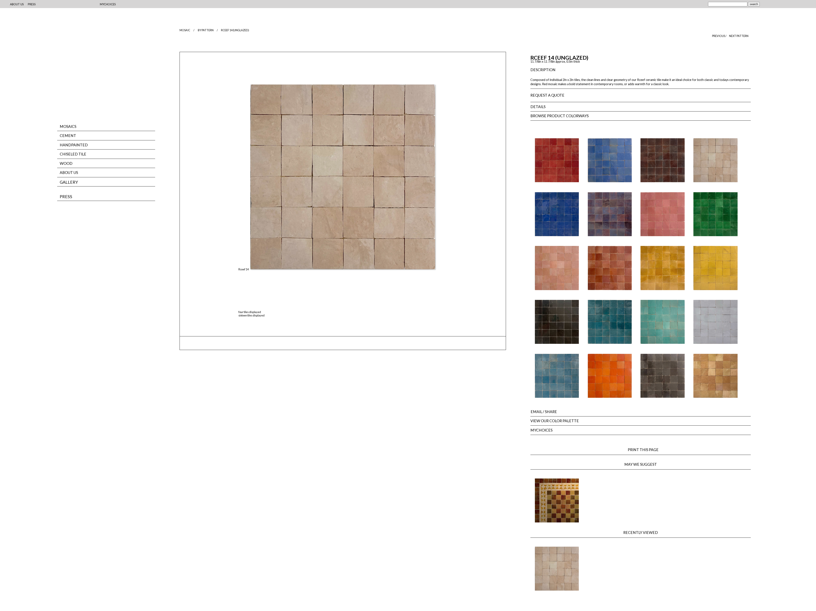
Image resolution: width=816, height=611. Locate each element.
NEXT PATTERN (738, 36)
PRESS (66, 196)
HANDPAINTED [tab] (74, 145)
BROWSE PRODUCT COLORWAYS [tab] (559, 116)
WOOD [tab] (66, 163)
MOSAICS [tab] (68, 126)
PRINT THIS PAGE (645, 449)
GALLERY (69, 182)
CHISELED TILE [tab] (73, 154)
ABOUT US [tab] (69, 172)
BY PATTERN (206, 30)
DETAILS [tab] (537, 106)
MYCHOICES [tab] (541, 430)
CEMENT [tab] (68, 135)
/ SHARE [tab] (544, 411)
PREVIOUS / (719, 36)
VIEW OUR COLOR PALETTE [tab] (554, 421)
